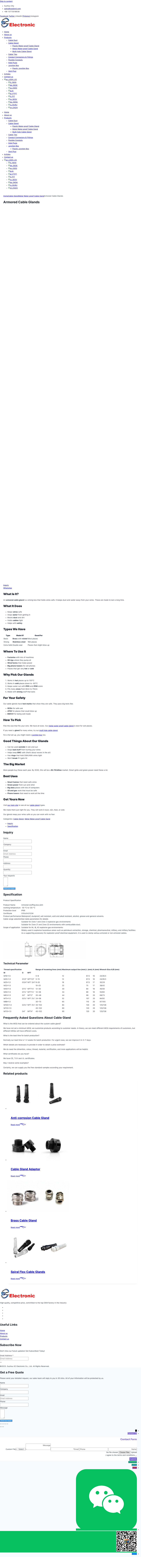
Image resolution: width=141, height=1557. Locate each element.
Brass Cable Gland (24, 1220)
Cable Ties (12, 54)
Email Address (6, 1355)
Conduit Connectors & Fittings (20, 57)
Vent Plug (12, 71)
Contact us (8, 77)
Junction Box (13, 65)
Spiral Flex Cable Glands (28, 1272)
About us (8, 35)
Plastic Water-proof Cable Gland (25, 46)
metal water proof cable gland (61, 726)
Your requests (9, 876)
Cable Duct (12, 40)
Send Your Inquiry (6, 1420)
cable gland (35, 805)
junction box (37, 735)
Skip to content (6, 1)
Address (6, 863)
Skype (134, 1554)
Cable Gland (13, 43)
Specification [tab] (12, 826)
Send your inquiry (9, 888)
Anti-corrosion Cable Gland (30, 1118)
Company (7, 844)
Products (8, 37)
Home (6, 32)
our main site (12, 805)
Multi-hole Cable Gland (22, 51)
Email (5, 851)
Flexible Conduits (15, 60)
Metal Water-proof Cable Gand (25, 49)
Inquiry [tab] (10, 823)
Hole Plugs (12, 63)
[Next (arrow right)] (3, 1426)
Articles (7, 74)
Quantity (6, 869)
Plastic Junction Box (20, 68)
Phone (6, 857)
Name (5, 838)
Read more (15, 1125)
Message (4, 1408)
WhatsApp (132, 1462)
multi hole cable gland (48, 730)
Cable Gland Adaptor (25, 1169)
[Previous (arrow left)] (1, 1426)
